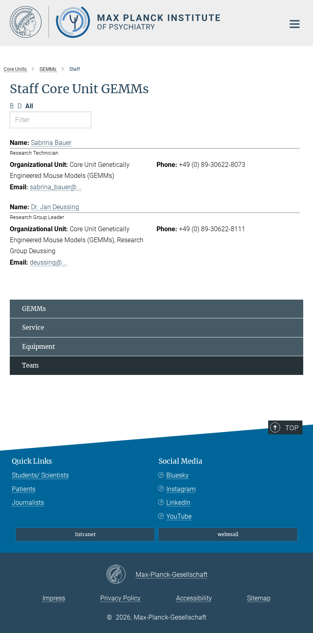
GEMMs (34, 309)
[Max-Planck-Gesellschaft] (121, 575)
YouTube (179, 516)
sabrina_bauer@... (56, 187)
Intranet (85, 534)
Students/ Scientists (40, 475)
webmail (228, 534)
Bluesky (177, 475)
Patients (23, 489)
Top (291, 428)
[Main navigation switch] (295, 24)
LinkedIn (178, 502)
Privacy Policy (120, 598)
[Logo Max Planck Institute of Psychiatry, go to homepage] (142, 22)
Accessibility (194, 598)
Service (33, 327)
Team (30, 365)
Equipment (38, 346)
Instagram (181, 489)
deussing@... (48, 262)
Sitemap (259, 598)
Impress (53, 598)
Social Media (181, 461)
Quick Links (32, 461)
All (29, 106)
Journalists (28, 502)
